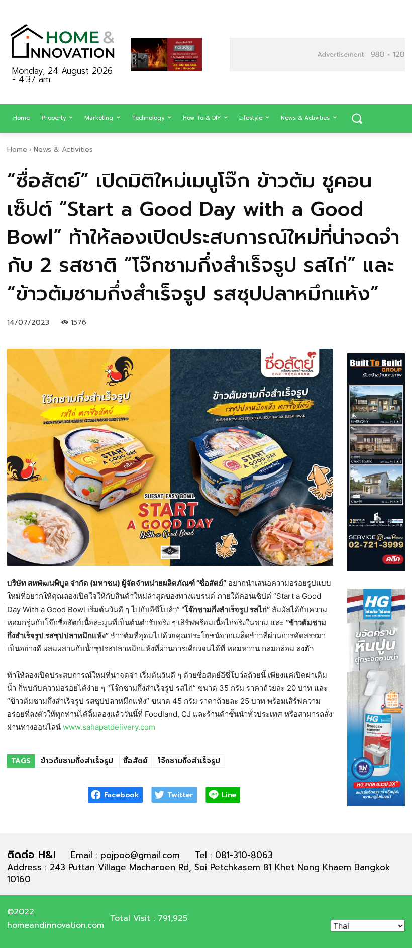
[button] (356, 118)
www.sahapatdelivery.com (109, 727)
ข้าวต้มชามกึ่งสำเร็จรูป (77, 760)
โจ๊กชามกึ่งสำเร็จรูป (189, 760)
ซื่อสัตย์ (135, 760)
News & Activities (63, 149)
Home (17, 149)
